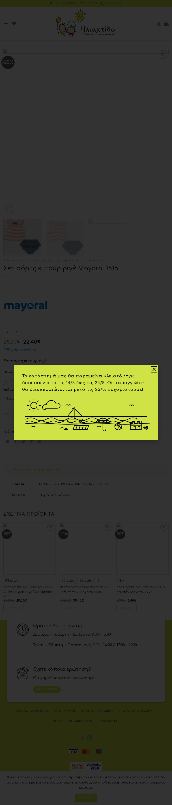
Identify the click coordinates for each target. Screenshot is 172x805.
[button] (154, 369)
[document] (86, 402)
